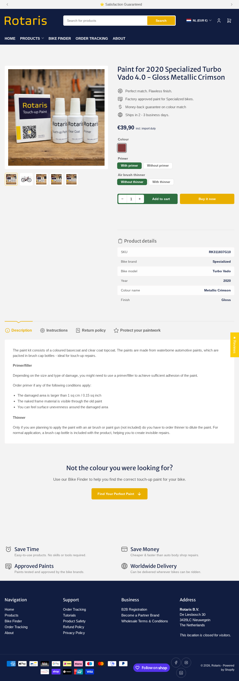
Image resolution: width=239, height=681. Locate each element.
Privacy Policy (74, 633)
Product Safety (74, 621)
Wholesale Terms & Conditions (144, 621)
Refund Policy (73, 627)
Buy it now (207, 199)
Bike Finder (60, 38)
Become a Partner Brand (140, 615)
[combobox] (119, 20)
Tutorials (69, 615)
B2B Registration (134, 609)
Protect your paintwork (140, 330)
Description (21, 330)
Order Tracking (92, 38)
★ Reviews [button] (235, 345)
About (119, 38)
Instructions (57, 330)
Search (161, 20)
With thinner (161, 182)
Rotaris (216, 665)
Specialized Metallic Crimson (121, 147)
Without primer (158, 165)
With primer (129, 165)
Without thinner (132, 182)
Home (10, 38)
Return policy (94, 330)
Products (30, 38)
